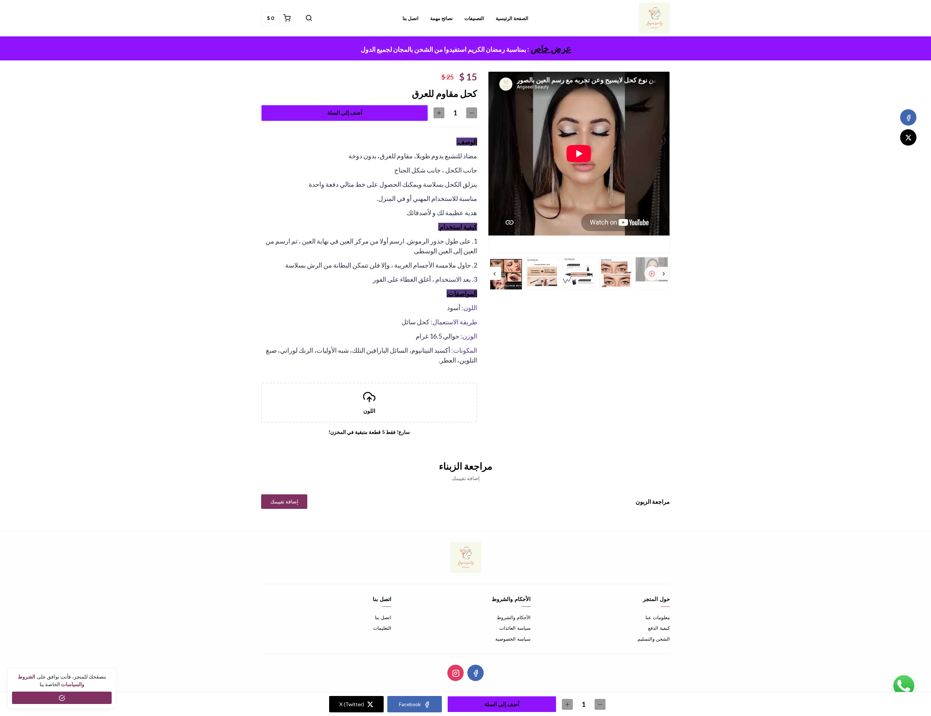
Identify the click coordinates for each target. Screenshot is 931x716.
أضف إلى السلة (344, 112)
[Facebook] (908, 117)
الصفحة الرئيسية (512, 18)
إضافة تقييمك (284, 501)
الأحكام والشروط (514, 617)
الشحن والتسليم (654, 639)
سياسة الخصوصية (513, 639)
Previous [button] (663, 273)
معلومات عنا (658, 617)
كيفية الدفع (659, 628)
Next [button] (494, 273)
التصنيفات (474, 18)
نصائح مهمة (441, 18)
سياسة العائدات (515, 628)
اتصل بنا (411, 18)
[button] (308, 18)
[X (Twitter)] (908, 137)
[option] (579, 154)
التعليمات (382, 628)
